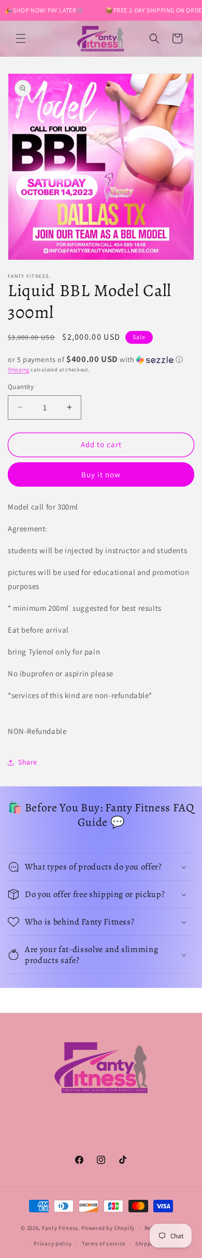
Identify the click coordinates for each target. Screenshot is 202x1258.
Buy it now (101, 474)
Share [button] (27, 762)
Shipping (19, 369)
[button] (20, 38)
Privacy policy (53, 1243)
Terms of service (103, 1243)
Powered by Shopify (108, 1227)
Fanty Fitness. (61, 1227)
